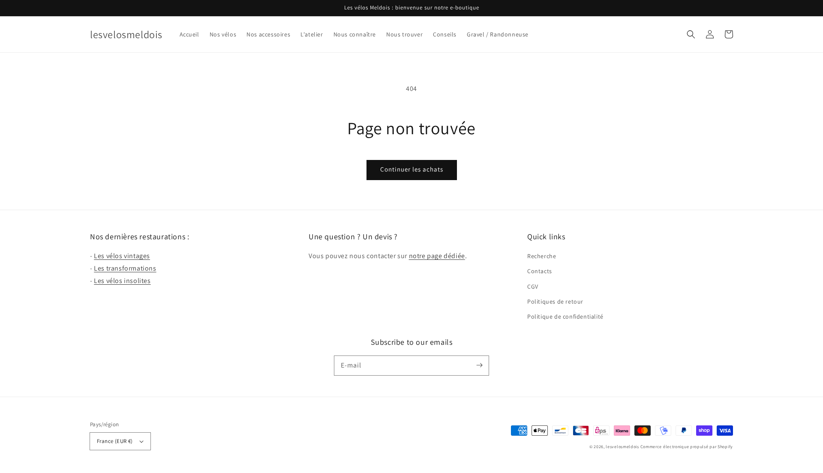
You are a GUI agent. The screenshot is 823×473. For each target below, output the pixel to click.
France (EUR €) (115, 441)
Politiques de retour (555, 301)
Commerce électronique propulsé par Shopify (686, 446)
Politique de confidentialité (565, 316)
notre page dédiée (437, 255)
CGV (532, 286)
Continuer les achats (411, 169)
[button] (691, 34)
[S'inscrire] (479, 365)
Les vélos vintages (122, 255)
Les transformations (125, 268)
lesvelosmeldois (622, 446)
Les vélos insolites (122, 280)
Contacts (539, 271)
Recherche (541, 256)
